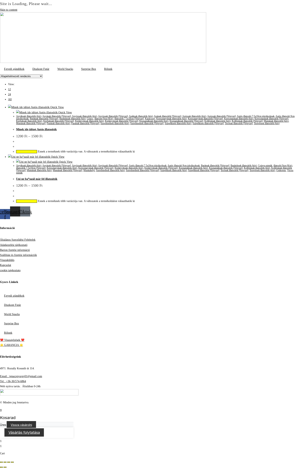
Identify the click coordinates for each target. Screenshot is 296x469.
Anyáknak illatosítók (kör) (28, 116)
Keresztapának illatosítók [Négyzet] (271, 118)
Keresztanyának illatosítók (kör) (171, 118)
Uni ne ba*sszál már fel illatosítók (36, 178)
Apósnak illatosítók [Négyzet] (221, 116)
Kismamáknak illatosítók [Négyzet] (186, 121)
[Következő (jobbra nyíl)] (5, 467)
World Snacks (65, 68)
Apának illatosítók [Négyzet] (167, 116)
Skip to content (8, 9)
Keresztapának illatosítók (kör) (238, 118)
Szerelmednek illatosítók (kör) (114, 123)
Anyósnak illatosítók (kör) (84, 116)
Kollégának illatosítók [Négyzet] (247, 121)
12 (9, 89)
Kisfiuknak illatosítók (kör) (29, 121)
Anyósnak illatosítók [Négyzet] (113, 116)
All (10, 99)
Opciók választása (26, 151)
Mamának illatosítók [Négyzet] (31, 123)
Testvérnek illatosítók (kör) (266, 123)
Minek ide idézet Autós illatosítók (36, 129)
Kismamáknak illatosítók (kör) (153, 121)
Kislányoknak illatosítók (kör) (89, 121)
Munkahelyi (89, 170)
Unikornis (281, 170)
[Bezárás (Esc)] (12, 462)
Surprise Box (88, 68)
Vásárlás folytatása (24, 432)
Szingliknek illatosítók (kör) (178, 123)
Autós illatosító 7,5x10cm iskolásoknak (255, 116)
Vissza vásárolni (21, 425)
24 (9, 94)
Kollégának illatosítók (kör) (217, 121)
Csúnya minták (265, 165)
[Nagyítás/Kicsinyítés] (1, 462)
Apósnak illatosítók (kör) (194, 116)
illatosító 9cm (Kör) (103, 118)
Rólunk (108, 68)
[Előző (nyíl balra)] (1, 467)
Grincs (90, 118)
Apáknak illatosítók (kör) (141, 116)
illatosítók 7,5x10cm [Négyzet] (129, 118)
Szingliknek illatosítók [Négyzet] (208, 123)
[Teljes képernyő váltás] (5, 462)
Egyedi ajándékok (14, 68)
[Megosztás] (8, 462)
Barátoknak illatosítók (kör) (72, 118)
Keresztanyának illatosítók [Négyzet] (205, 118)
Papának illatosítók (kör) (58, 123)
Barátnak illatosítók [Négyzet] (44, 118)
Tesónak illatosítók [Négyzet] (239, 123)
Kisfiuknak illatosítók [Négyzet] (58, 121)
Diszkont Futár (40, 68)
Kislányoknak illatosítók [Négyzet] (121, 121)
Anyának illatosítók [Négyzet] (56, 116)
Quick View (57, 107)
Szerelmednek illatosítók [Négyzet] (147, 123)
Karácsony (150, 118)
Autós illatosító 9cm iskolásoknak (184, 165)
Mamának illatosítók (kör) (276, 121)
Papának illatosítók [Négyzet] (85, 123)
